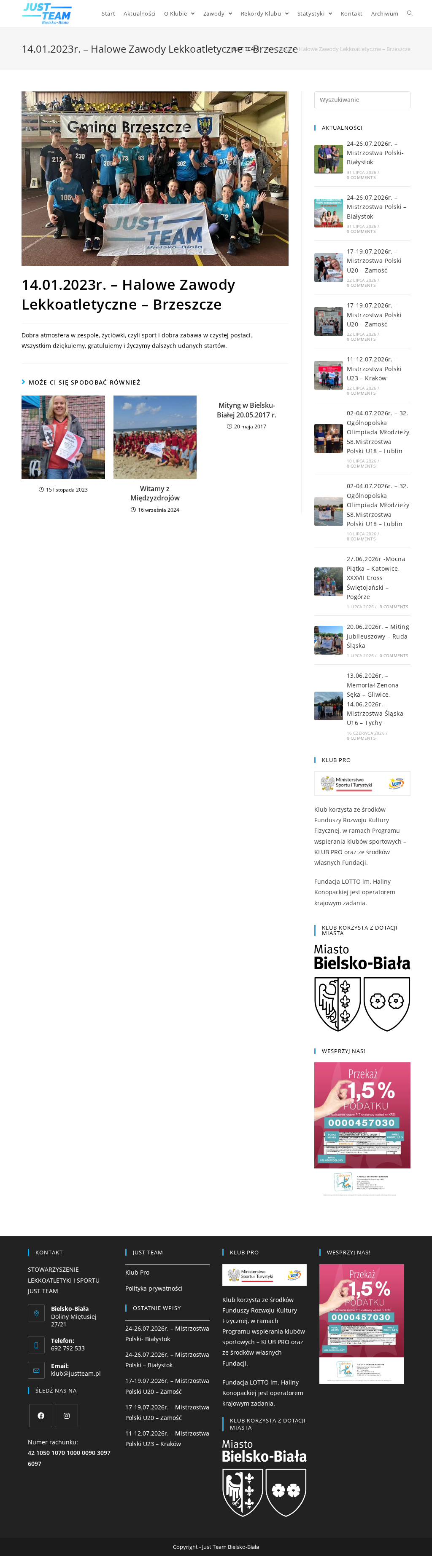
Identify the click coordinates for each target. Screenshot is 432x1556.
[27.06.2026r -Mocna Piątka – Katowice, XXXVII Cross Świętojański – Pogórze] (328, 581)
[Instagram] (66, 1415)
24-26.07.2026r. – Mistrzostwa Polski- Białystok (375, 152)
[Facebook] (40, 1415)
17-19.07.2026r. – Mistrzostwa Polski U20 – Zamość (374, 260)
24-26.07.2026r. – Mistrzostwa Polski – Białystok (377, 206)
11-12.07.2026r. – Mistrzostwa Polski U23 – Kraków (374, 368)
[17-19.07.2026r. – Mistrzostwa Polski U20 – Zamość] (328, 267)
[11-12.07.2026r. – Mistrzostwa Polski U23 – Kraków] (328, 375)
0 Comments (361, 177)
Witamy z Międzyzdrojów (155, 493)
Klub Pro (137, 1272)
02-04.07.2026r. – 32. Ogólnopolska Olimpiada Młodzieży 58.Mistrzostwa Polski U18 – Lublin (378, 432)
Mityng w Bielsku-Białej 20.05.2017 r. (246, 410)
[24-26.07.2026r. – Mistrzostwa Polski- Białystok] (328, 159)
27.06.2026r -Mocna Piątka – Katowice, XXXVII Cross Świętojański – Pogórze (376, 578)
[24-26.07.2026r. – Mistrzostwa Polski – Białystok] (328, 213)
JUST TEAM (245, 49)
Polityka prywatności (154, 1288)
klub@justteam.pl (76, 1373)
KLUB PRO (328, 852)
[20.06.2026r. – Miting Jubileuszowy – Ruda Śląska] (328, 640)
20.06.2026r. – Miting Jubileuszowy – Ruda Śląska (378, 636)
